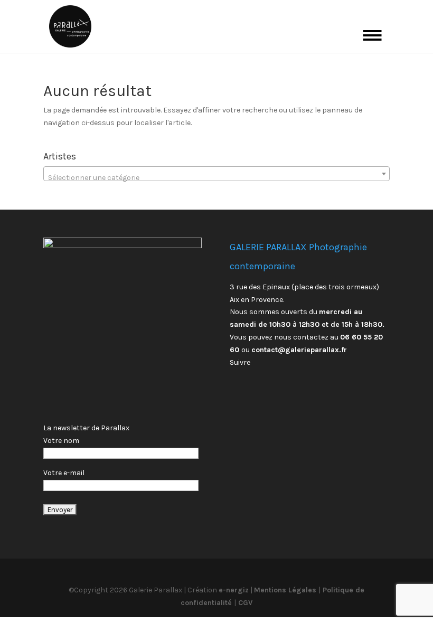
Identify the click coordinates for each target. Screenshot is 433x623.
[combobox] (216, 173)
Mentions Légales (286, 590)
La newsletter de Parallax (86, 427)
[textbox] (216, 178)
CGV (244, 602)
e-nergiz (234, 590)
